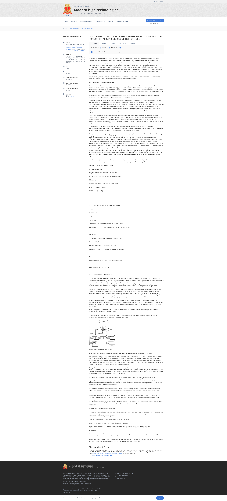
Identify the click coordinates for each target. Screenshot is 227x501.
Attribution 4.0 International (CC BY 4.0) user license (94, 489)
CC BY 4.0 (72, 96)
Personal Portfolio (156, 20)
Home (66, 21)
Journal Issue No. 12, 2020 (86, 28)
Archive (110, 21)
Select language (159, 1)
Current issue (100, 21)
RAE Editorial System (92, 490)
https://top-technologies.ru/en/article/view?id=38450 (74, 47)
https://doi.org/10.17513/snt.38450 (75, 51)
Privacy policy (66, 492)
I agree (160, 498)
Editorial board (86, 21)
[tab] (94, 43)
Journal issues (74, 28)
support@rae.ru (83, 481)
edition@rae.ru (89, 483)
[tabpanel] (126, 49)
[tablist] (126, 43)
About (73, 21)
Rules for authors (122, 21)
